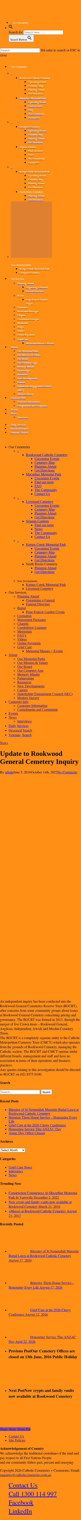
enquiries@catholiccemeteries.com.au (25, 1475)
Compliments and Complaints (37, 709)
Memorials (24, 631)
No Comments (67, 772)
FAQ (38, 486)
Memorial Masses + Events (44, 651)
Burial (21, 608)
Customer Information (32, 706)
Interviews (16, 1171)
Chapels (22, 624)
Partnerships (25, 678)
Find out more (44, 482)
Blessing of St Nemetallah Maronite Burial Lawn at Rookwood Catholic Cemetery (44, 1111)
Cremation (24, 616)
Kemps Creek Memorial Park (46, 544)
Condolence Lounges (31, 627)
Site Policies (17, 1440)
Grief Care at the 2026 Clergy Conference (37, 1125)
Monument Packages (31, 620)
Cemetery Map (45, 462)
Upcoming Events (47, 459)
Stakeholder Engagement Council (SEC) (45, 694)
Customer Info (18, 702)
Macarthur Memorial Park (43, 474)
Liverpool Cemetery (39, 501)
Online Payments (29, 643)
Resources (24, 682)
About (13, 655)
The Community (46, 490)
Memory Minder (28, 674)
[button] (11, 27)
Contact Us (42, 494)
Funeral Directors (38, 604)
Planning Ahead (45, 466)
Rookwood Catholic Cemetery (47, 455)
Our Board (24, 666)
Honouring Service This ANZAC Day (35, 1129)
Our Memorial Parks (31, 659)
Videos (22, 639)
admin (9, 772)
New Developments (30, 686)
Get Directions (44, 470)
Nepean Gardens (37, 521)
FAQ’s (21, 635)
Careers (22, 690)
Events (13, 713)
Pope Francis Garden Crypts (45, 612)
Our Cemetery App (30, 670)
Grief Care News (20, 1167)
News (39, 529)
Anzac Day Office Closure (27, 1133)
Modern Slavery (28, 698)
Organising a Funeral (40, 600)
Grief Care (24, 647)
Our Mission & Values (32, 663)
